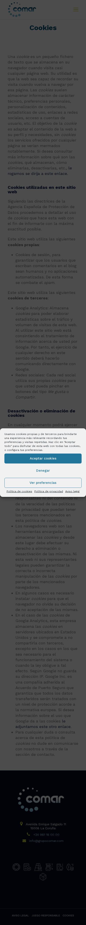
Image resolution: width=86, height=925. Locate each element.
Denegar (43, 471)
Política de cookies (19, 491)
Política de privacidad (48, 491)
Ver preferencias (43, 483)
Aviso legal (72, 491)
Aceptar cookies (43, 458)
